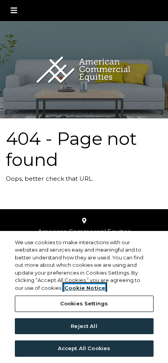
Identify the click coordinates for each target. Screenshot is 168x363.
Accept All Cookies (84, 348)
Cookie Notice (84, 288)
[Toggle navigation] (13, 10)
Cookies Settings (84, 303)
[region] (84, 297)
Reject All (84, 326)
